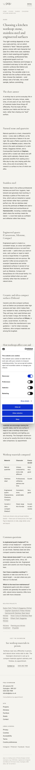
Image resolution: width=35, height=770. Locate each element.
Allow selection (17, 413)
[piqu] (7, 4)
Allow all (17, 407)
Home (5, 11)
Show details (25, 401)
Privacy (5, 730)
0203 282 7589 (23, 666)
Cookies (6, 733)
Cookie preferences (10, 742)
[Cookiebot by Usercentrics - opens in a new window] (25, 349)
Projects (6, 707)
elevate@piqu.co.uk (9, 693)
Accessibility (7, 736)
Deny (17, 419)
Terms (5, 739)
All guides (15, 628)
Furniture (6, 713)
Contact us (10, 666)
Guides (17, 11)
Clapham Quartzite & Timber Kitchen (17, 611)
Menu (29, 4)
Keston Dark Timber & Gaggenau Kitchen (17, 608)
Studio (11, 11)
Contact (5, 719)
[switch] (30, 381)
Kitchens (6, 625)
